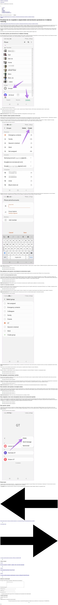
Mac (2, 9)
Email (1, 590)
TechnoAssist (2, 2)
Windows (3, 10)
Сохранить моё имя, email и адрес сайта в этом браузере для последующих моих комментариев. (16, 593)
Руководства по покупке (6, 11)
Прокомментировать (3, 587)
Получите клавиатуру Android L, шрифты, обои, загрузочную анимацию (12, 564)
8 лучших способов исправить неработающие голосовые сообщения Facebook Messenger (14, 575)
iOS (2, 8)
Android (3, 7)
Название (2, 588)
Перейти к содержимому (4, 0)
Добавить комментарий (19, 23)
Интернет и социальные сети (6, 12)
